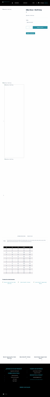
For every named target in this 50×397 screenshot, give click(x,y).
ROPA (33, 2)
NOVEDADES (17, 2)
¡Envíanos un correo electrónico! (36, 379)
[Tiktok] (25, 390)
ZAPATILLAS (25, 2)
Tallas (27, 20)
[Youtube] (29, 390)
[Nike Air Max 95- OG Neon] (25, 318)
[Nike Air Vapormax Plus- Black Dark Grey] (9, 318)
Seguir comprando (30, 33)
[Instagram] (21, 390)
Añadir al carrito (40, 27)
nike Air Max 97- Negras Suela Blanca (40, 357)
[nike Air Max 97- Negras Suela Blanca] (40, 318)
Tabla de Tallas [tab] (30, 236)
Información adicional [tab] (21, 236)
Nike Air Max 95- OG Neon (25, 357)
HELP (46, 2)
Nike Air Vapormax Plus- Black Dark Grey (9, 357)
